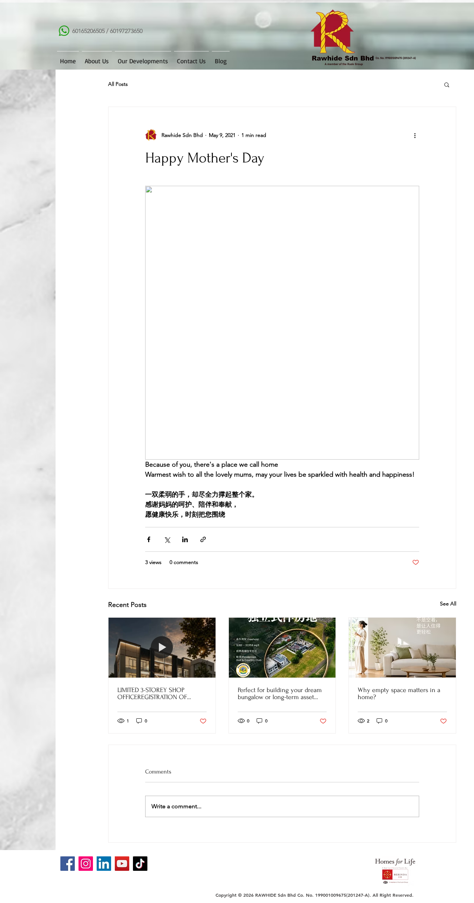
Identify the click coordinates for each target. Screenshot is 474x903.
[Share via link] (203, 539)
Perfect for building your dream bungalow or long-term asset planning (280, 694)
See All (448, 603)
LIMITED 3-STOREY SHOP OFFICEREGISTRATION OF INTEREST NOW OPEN (152, 694)
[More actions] (414, 135)
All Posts (118, 84)
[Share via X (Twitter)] (166, 539)
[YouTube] (122, 863)
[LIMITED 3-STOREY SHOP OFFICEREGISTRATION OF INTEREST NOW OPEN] (162, 648)
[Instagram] (86, 863)
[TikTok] (140, 863)
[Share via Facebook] (148, 539)
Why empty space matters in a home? (399, 694)
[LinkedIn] (104, 863)
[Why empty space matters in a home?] (402, 648)
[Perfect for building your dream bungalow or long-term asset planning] (282, 648)
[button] (446, 84)
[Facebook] (67, 863)
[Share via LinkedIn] (184, 539)
